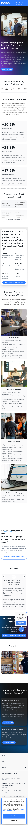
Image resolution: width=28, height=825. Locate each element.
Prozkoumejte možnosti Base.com (14, 282)
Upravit (13, 820)
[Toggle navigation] (26, 3)
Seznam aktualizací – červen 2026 (11, 778)
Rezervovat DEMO (7, 69)
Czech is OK (19, 4)
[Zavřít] (27, 613)
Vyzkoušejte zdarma (9, 742)
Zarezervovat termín (20, 623)
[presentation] (3, 576)
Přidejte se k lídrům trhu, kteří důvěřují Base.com (14, 557)
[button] (21, 629)
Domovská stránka (5, 40)
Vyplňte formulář (8, 723)
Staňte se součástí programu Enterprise (14, 635)
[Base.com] (5, 3)
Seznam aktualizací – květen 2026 (11, 790)
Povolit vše (14, 815)
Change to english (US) (18, 2)
